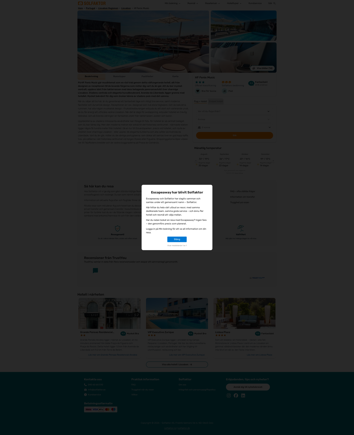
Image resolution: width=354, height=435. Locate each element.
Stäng (177, 239)
